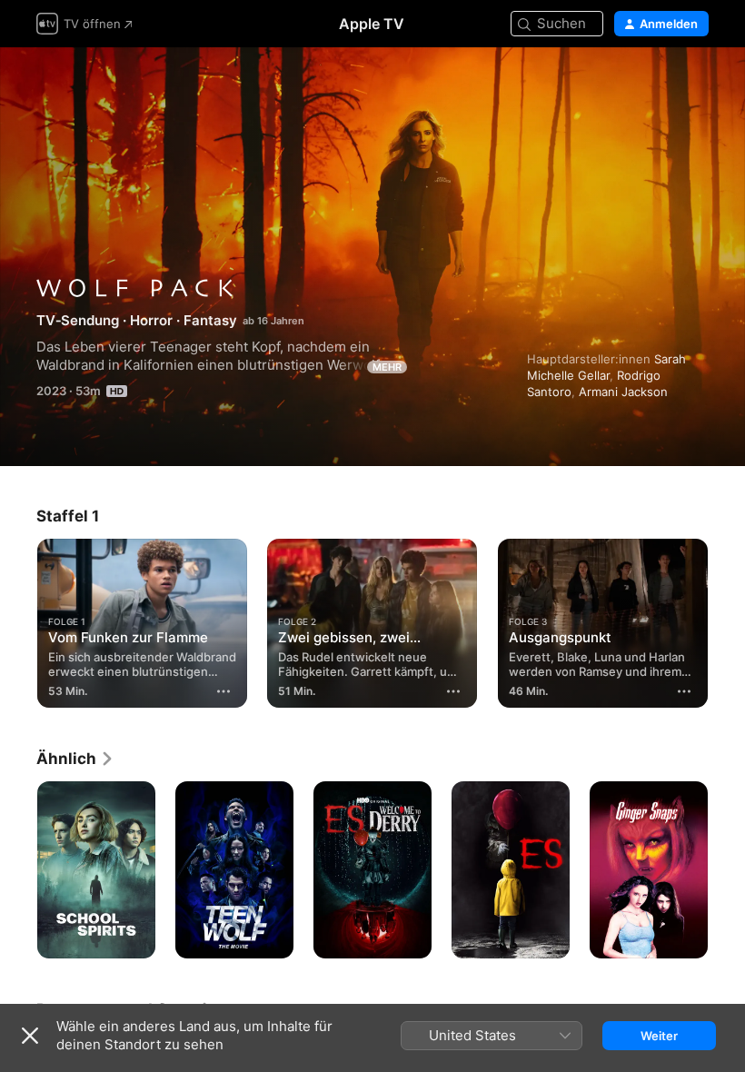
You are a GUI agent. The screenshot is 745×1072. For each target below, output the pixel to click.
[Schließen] (30, 1035)
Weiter (659, 1035)
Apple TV (371, 24)
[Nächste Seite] (727, 620)
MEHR (387, 367)
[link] (75, 759)
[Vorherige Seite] (18, 620)
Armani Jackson (623, 391)
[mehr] (223, 691)
